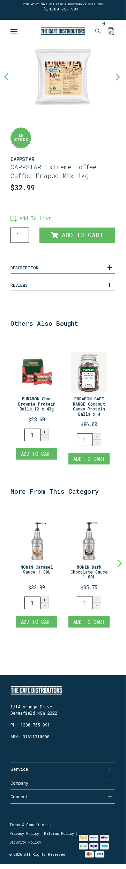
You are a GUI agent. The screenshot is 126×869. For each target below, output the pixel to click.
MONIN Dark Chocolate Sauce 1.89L (89, 572)
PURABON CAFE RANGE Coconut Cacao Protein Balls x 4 (89, 406)
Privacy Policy (24, 833)
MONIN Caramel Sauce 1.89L (37, 569)
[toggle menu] (14, 31)
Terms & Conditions (29, 825)
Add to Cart (80, 235)
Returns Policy (59, 833)
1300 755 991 (64, 8)
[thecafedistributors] (63, 30)
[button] (30, 218)
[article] (36, 399)
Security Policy (25, 842)
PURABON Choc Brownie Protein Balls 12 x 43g (36, 404)
